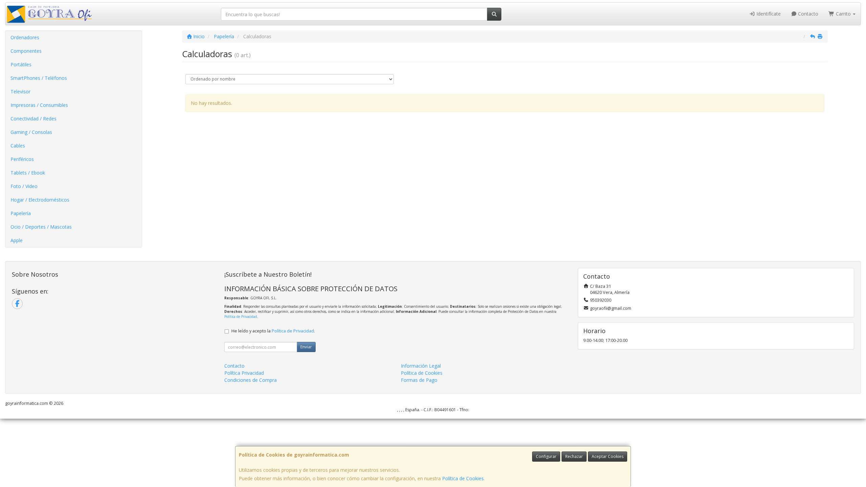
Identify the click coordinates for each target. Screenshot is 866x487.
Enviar (306, 347)
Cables (17, 145)
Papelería (20, 213)
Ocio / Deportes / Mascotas (41, 227)
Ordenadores (24, 37)
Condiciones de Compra (250, 380)
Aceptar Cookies (607, 456)
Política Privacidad (244, 373)
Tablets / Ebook (27, 172)
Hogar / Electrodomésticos (39, 199)
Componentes (26, 51)
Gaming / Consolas (31, 132)
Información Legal (421, 366)
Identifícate (768, 13)
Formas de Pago (419, 380)
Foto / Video (24, 186)
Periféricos (22, 159)
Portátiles (20, 64)
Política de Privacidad (240, 316)
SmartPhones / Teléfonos (38, 78)
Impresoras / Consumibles (39, 105)
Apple (16, 240)
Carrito (843, 13)
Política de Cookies (463, 478)
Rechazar (574, 456)
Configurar (546, 456)
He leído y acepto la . (273, 331)
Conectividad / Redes (33, 118)
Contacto (807, 13)
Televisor (20, 91)
